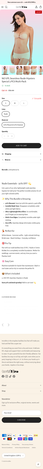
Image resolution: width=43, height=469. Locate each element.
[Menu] (2, 7)
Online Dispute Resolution (22, 447)
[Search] (7, 7)
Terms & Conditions (7, 447)
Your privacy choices (27, 444)
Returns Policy (6, 444)
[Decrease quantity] (4, 136)
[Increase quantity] (12, 136)
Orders (34, 447)
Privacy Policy (16, 444)
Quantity (5, 131)
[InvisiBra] (21, 7)
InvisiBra (8, 461)
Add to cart (21, 146)
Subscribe (21, 420)
